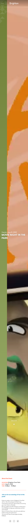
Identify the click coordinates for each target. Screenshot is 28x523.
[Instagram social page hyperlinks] (10, 521)
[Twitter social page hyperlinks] (18, 521)
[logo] (14, 3)
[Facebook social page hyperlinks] (14, 521)
